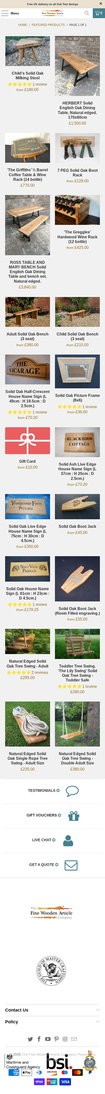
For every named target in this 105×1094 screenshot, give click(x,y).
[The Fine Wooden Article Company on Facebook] (39, 1039)
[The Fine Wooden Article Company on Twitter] (30, 1039)
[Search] (87, 13)
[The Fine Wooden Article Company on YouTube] (48, 1039)
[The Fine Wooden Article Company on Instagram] (65, 1039)
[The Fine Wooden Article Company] (52, 13)
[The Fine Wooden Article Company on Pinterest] (56, 1039)
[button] (20, 84)
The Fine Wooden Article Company (48, 1054)
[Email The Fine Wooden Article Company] (74, 1039)
